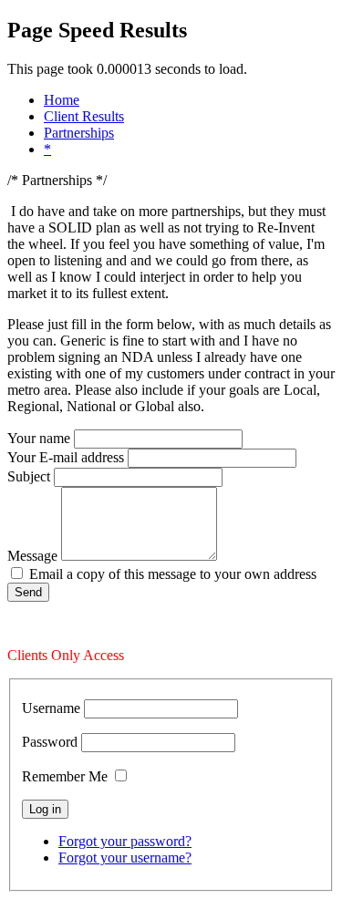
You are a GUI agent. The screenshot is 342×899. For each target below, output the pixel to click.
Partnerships (79, 132)
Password (50, 741)
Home (61, 100)
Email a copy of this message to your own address (172, 574)
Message (32, 555)
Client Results (84, 116)
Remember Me (65, 776)
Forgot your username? (125, 857)
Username (51, 708)
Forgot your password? (125, 841)
